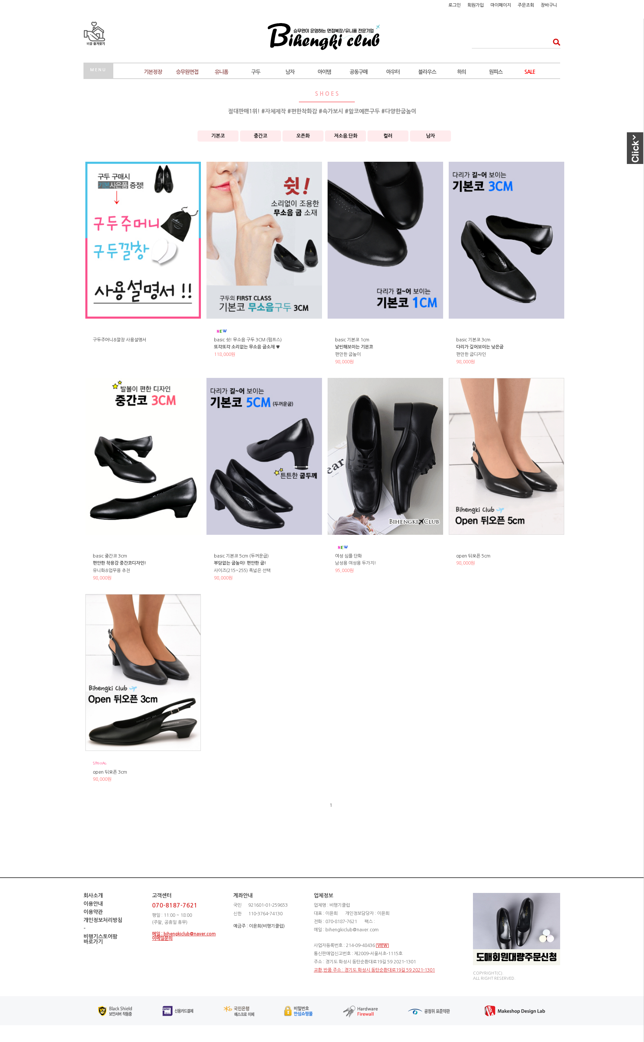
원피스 (495, 72)
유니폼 (221, 72)
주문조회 (526, 5)
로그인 (454, 5)
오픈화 (303, 135)
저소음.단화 (345, 135)
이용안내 (93, 903)
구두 (255, 72)
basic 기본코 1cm (352, 340)
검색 (554, 42)
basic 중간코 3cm (110, 556)
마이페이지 (500, 5)
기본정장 (153, 72)
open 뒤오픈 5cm (473, 556)
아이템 (324, 72)
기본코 (218, 135)
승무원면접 (187, 72)
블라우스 (427, 72)
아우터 (393, 72)
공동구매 (358, 72)
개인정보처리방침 (102, 920)
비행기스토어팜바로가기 (100, 939)
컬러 (387, 135)
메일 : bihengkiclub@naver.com (184, 934)
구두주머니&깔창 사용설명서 (119, 340)
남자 (289, 72)
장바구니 (549, 5)
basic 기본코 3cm (473, 340)
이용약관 (93, 912)
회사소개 (93, 895)
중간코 (260, 135)
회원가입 (475, 5)
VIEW (382, 945)
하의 (461, 72)
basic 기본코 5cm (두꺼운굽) (241, 556)
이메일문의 (162, 938)
